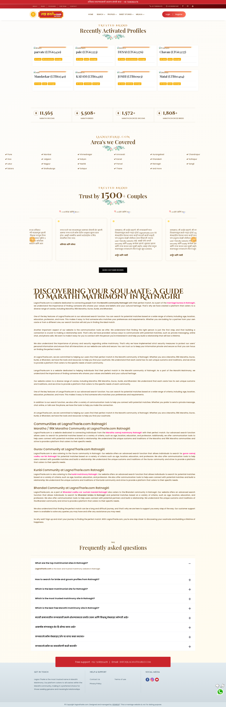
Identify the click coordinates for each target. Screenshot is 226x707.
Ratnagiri (156, 163)
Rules (43, 6)
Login (168, 14)
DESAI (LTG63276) (130, 52)
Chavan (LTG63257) (173, 52)
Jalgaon (47, 159)
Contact (73, 6)
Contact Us (95, 679)
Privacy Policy (95, 683)
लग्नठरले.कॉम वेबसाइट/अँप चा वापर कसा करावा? (59, 636)
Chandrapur (194, 154)
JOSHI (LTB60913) (130, 76)
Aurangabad (158, 154)
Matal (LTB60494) (172, 76)
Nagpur (46, 163)
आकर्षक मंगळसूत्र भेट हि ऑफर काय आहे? (55, 627)
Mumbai (47, 154)
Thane (119, 168)
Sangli (191, 163)
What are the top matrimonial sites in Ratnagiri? (61, 563)
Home (90, 14)
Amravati (120, 154)
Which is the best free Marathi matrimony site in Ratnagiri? (67, 608)
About (35, 6)
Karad (119, 159)
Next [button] (194, 242)
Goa (9, 159)
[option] (67, 239)
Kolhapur (192, 159)
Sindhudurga (49, 168)
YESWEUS (115, 704)
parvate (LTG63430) (47, 52)
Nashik (82, 163)
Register (178, 14)
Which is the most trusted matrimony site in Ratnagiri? (65, 598)
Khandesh (157, 159)
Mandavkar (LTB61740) (50, 76)
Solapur (83, 168)
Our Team (62, 6)
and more (157, 168)
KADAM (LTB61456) (89, 76)
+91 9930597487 (173, 6)
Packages (52, 6)
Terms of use (120, 679)
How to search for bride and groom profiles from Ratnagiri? (67, 579)
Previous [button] (32, 242)
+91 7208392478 (130, 2)
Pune (9, 154)
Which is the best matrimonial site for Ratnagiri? (61, 588)
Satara (10, 168)
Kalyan (82, 159)
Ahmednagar (85, 154)
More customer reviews (113, 270)
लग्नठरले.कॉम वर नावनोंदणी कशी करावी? (56, 646)
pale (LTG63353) (86, 52)
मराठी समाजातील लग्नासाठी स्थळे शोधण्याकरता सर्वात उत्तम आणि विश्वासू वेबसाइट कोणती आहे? (81, 617)
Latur (9, 163)
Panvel (119, 163)
